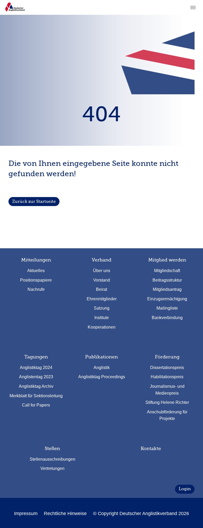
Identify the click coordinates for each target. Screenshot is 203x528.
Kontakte (151, 448)
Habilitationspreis (167, 377)
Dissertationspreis (167, 367)
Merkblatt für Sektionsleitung (36, 396)
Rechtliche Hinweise (65, 513)
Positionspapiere (36, 280)
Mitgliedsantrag (167, 289)
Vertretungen (52, 468)
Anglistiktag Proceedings (101, 377)
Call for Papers (36, 405)
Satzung (101, 308)
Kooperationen (102, 327)
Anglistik (102, 367)
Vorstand (101, 280)
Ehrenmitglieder (102, 299)
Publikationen (101, 356)
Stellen (52, 448)
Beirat (101, 289)
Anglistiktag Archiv (36, 386)
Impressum (26, 513)
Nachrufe (36, 289)
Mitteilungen (36, 260)
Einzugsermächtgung (167, 299)
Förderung (167, 356)
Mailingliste (167, 308)
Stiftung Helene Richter (167, 402)
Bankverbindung (167, 317)
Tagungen (36, 356)
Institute (101, 317)
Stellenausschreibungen (52, 459)
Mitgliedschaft (167, 270)
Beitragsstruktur (167, 280)
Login (185, 489)
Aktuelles (36, 270)
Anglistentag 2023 (36, 377)
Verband (101, 260)
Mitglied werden (167, 260)
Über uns (101, 270)
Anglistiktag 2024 (36, 367)
